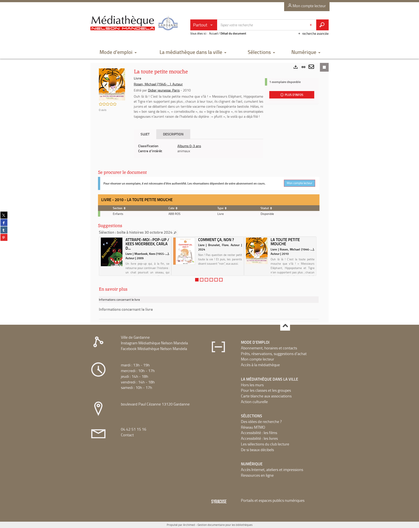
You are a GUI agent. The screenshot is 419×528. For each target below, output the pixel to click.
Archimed (189, 525)
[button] (118, 52)
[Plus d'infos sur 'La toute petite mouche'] (256, 251)
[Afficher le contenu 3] (206, 279)
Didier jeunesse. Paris (164, 90)
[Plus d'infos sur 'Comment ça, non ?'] (184, 251)
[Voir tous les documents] (175, 232)
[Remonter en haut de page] (285, 326)
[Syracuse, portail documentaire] (135, 23)
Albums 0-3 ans (189, 145)
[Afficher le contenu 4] (211, 279)
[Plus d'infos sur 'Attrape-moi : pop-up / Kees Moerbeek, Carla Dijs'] (111, 252)
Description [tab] (173, 133)
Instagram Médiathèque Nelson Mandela (154, 342)
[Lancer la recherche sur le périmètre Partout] (322, 24)
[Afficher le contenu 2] (201, 279)
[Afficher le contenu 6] (221, 279)
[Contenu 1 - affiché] (197, 279)
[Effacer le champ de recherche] (311, 24)
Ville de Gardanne (135, 337)
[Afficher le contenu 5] (216, 279)
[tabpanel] (198, 148)
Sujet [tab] (145, 133)
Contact (127, 434)
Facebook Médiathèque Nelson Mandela (154, 348)
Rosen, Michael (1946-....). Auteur (158, 84)
